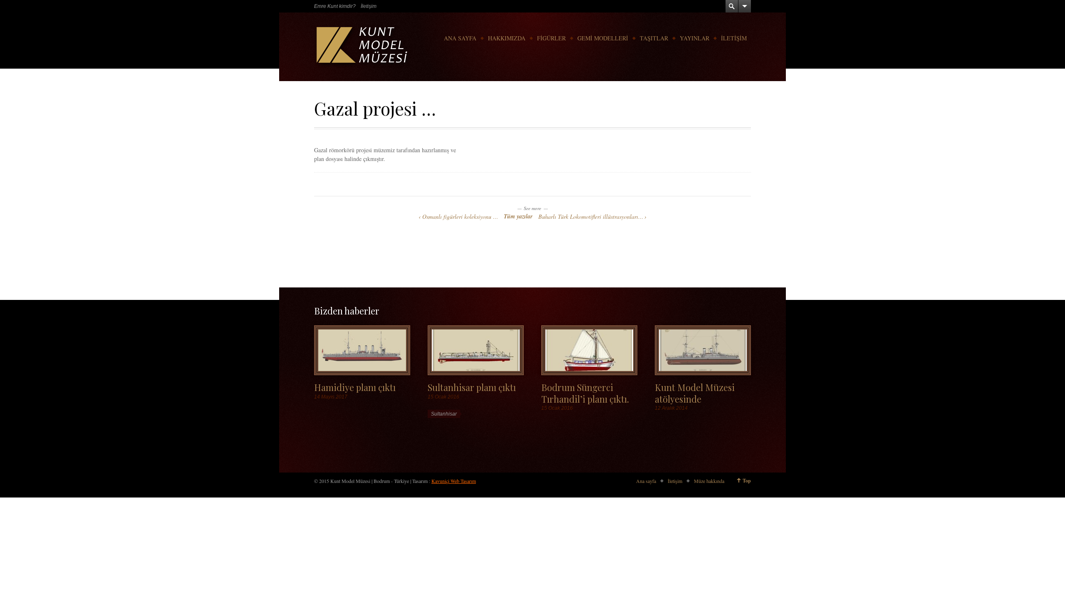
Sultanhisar (444, 414)
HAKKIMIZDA (506, 38)
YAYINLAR (694, 38)
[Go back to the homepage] (362, 47)
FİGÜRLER (551, 38)
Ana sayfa (646, 481)
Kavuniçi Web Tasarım (453, 481)
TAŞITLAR (654, 38)
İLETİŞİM (734, 38)
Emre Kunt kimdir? (335, 6)
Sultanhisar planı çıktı (472, 387)
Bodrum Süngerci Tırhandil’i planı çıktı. (585, 392)
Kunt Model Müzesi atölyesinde (695, 392)
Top (747, 480)
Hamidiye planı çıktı (355, 387)
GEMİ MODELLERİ (602, 38)
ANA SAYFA (460, 38)
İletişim (368, 6)
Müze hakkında (709, 481)
